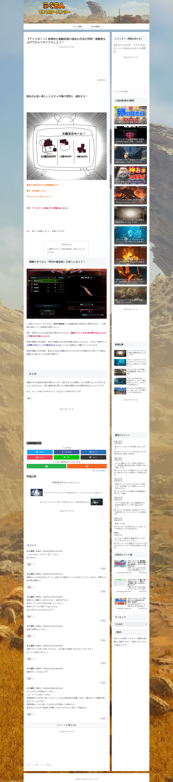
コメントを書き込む (66, 725)
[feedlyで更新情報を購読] (46, 466)
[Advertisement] (46, 63)
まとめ (51, 252)
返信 (103, 568)
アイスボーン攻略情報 (35, 443)
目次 (64, 244)
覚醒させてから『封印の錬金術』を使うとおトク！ (67, 249)
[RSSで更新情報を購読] (87, 466)
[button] (93, 457)
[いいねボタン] (28, 398)
